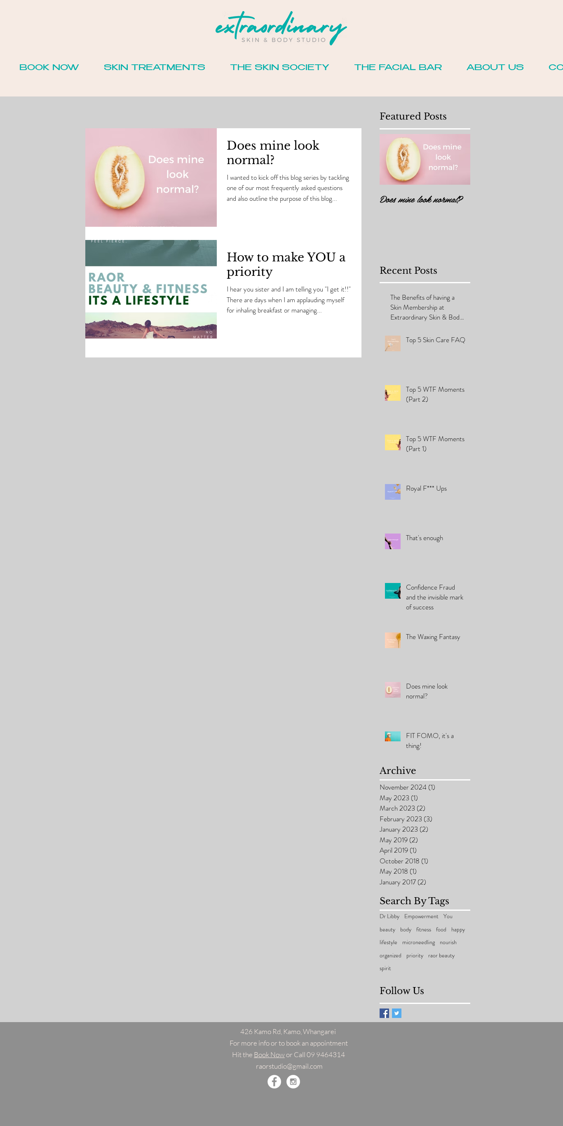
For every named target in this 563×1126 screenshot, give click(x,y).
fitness (423, 929)
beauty (387, 929)
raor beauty (441, 955)
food (441, 929)
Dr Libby (389, 916)
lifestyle (388, 942)
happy (458, 929)
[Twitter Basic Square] (396, 1013)
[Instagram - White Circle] (293, 1081)
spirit (385, 968)
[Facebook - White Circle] (274, 1081)
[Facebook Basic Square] (384, 1013)
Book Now (269, 1054)
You (448, 916)
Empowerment (421, 916)
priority (414, 955)
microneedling (418, 942)
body (405, 929)
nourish (448, 942)
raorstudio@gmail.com (289, 1066)
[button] (49, 68)
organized (390, 955)
